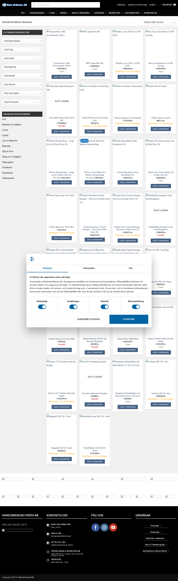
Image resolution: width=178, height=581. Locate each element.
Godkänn (128, 319)
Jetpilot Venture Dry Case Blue (61, 339)
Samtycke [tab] (47, 268)
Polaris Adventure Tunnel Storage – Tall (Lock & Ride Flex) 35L (95, 229)
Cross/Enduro (37, 13)
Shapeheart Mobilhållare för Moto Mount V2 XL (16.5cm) (127, 394)
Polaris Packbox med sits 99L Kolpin (161, 340)
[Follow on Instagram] (104, 527)
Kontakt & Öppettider (137, 5)
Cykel (52, 13)
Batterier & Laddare (11, 124)
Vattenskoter (132, 13)
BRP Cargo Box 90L (95, 63)
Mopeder (6, 146)
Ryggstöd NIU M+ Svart (61, 448)
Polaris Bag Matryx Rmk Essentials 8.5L (127, 173)
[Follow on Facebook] (96, 527)
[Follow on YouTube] (113, 527)
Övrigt (152, 5)
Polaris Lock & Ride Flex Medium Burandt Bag (94, 173)
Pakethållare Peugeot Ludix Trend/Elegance (161, 228)
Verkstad (121, 5)
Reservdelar (150, 13)
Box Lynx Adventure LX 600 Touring (161, 64)
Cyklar (5, 135)
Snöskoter (114, 13)
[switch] (73, 307)
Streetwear (7, 173)
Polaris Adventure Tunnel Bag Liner (95, 119)
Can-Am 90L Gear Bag (161, 282)
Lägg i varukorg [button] (62, 77)
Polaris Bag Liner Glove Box (61, 227)
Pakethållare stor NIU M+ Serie (95, 449)
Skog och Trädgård (11, 157)
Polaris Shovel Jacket (160, 118)
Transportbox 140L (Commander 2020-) (62, 64)
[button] (169, 5)
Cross (5, 130)
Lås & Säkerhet (9, 140)
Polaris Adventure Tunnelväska (127, 118)
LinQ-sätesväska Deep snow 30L (62, 119)
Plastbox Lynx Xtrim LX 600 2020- (128, 64)
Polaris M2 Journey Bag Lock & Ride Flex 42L (161, 173)
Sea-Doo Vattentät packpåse (94, 393)
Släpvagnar (7, 162)
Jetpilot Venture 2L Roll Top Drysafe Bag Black (95, 340)
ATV (23, 13)
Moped (63, 13)
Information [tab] (89, 268)
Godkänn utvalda (88, 319)
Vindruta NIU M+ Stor (160, 393)
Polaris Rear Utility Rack (127, 339)
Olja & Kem (7, 151)
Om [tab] (130, 268)
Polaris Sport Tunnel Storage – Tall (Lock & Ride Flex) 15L (127, 228)
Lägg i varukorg (62, 131)
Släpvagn (99, 13)
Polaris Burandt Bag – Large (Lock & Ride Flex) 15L (61, 173)
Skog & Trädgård (80, 13)
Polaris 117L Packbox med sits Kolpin (61, 394)
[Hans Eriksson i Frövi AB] (14, 5)
